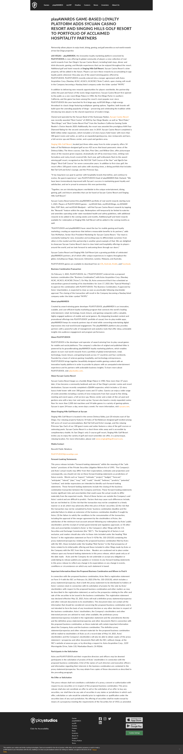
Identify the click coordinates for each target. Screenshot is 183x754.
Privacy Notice (77, 741)
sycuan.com (124, 407)
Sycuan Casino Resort (119, 117)
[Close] (179, 749)
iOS (101, 264)
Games (46, 5)
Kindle (115, 264)
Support (74, 738)
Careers (87, 5)
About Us (115, 5)
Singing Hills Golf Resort (61, 144)
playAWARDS (58, 5)
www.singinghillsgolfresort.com (109, 439)
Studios (74, 726)
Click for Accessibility (39, 729)
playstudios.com (76, 371)
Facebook (126, 264)
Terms (74, 743)
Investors (105, 5)
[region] (91, 749)
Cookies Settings (134, 733)
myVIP (68, 5)
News (96, 5)
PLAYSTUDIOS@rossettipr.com (64, 454)
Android (107, 264)
